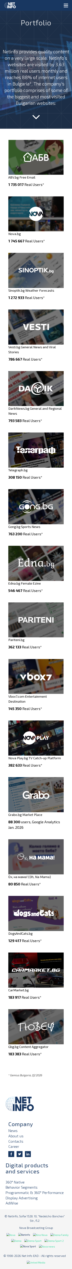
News (13, 1130)
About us (15, 1136)
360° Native (15, 1182)
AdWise (12, 1203)
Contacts (15, 1141)
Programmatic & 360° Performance (35, 1192)
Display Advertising (22, 1198)
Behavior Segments (21, 1187)
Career (13, 1146)
